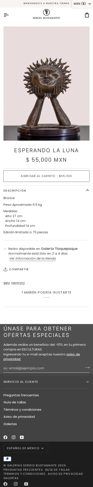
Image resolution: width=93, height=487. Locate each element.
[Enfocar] (11, 132)
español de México (23, 448)
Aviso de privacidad (19, 416)
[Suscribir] (86, 367)
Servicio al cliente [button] (20, 382)
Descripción (14, 191)
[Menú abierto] (9, 15)
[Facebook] (5, 437)
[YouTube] (22, 437)
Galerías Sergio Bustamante (32, 465)
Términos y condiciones (22, 409)
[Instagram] (14, 437)
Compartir (19, 269)
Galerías (10, 424)
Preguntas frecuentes (21, 395)
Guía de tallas (14, 402)
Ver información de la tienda (32, 258)
